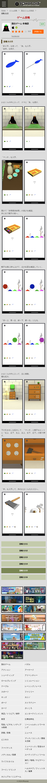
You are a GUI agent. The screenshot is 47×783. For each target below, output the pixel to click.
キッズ (4, 697)
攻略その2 (23, 551)
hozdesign (15, 36)
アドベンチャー (31, 675)
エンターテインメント (34, 714)
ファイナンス (6, 748)
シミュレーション (32, 681)
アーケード (29, 670)
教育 (3, 719)
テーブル (5, 686)
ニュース (28, 733)
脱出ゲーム (5, 664)
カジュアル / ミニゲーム (11, 777)
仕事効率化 (29, 719)
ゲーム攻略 (13, 10)
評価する (38, 32)
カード (4, 708)
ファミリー (29, 692)
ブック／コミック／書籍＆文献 (35, 739)
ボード (4, 703)
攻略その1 (23, 544)
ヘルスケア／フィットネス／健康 (35, 769)
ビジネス (5, 740)
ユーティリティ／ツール (35, 755)
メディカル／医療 (8, 755)
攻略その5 (4, 13)
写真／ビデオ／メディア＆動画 (11, 726)
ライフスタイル (7, 761)
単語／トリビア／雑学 (10, 714)
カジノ (27, 697)
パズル (27, 664)
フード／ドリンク (8, 770)
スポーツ (5, 692)
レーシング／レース (33, 686)
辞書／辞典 (5, 733)
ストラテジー (30, 703)
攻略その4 (23, 564)
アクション (5, 670)
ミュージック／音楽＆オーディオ (35, 747)
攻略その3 (23, 557)
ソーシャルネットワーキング (35, 726)
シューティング (7, 675)
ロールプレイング (8, 681)
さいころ (28, 708)
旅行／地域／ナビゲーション (35, 761)
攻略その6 (23, 577)
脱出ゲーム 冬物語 (27, 10)
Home (3, 10)
